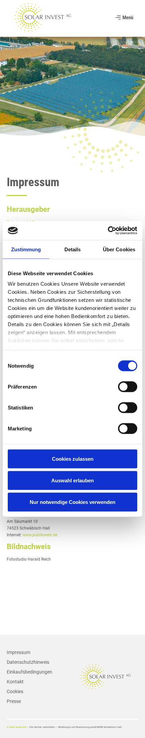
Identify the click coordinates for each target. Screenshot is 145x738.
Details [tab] (72, 249)
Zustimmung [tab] (26, 249)
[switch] (127, 386)
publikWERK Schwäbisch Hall (106, 727)
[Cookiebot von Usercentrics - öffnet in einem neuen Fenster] (107, 230)
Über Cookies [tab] (119, 249)
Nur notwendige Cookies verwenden (72, 502)
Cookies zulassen (72, 458)
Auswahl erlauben (72, 480)
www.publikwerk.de (40, 535)
